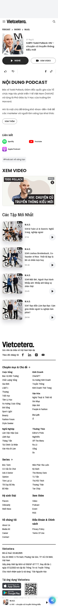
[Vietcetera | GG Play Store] (11, 593)
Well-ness (6, 508)
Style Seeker (7, 423)
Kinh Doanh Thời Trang (42, 387)
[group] (46, 602)
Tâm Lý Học (7, 399)
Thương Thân (38, 484)
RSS (34, 512)
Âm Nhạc (36, 401)
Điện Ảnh (36, 405)
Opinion (5, 476)
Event (34, 508)
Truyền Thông (38, 383)
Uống (34, 448)
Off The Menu (38, 440)
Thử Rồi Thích (38, 480)
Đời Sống (6, 407)
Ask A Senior (7, 472)
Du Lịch (35, 414)
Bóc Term (6, 464)
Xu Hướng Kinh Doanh (41, 379)
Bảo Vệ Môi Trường (10, 376)
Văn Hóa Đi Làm (9, 448)
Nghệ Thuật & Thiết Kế (42, 397)
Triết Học (6, 395)
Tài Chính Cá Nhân (10, 444)
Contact (5, 536)
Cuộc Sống (7, 372)
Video (34, 500)
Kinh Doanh (37, 372)
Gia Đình (5, 383)
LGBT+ (5, 387)
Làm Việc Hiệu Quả (10, 432)
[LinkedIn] (29, 355)
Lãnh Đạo (6, 436)
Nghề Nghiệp (8, 428)
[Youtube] (43, 355)
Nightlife (36, 436)
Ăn (33, 452)
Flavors (5, 500)
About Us (6, 525)
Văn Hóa (36, 393)
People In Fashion (39, 409)
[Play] (47, 602)
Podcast (35, 504)
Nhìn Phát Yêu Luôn (40, 464)
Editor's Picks (38, 432)
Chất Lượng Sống (9, 379)
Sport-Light (7, 411)
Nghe (17, 60)
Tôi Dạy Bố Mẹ (8, 484)
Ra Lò (34, 444)
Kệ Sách (35, 468)
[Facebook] (23, 355)
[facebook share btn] (46, 71)
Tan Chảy (36, 488)
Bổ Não (5, 488)
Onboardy (6, 504)
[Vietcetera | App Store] (11, 586)
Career (5, 533)
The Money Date (39, 472)
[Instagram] (36, 355)
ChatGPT (36, 376)
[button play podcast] (52, 237)
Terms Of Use (38, 533)
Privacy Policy (38, 529)
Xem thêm (10, 121)
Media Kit (6, 529)
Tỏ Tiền (35, 476)
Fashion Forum (8, 419)
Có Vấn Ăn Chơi (9, 468)
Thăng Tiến (7, 440)
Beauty (5, 415)
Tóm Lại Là (7, 480)
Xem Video (45, 60)
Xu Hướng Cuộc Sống (11, 403)
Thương (5, 391)
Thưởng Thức (38, 428)
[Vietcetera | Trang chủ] (16, 21)
